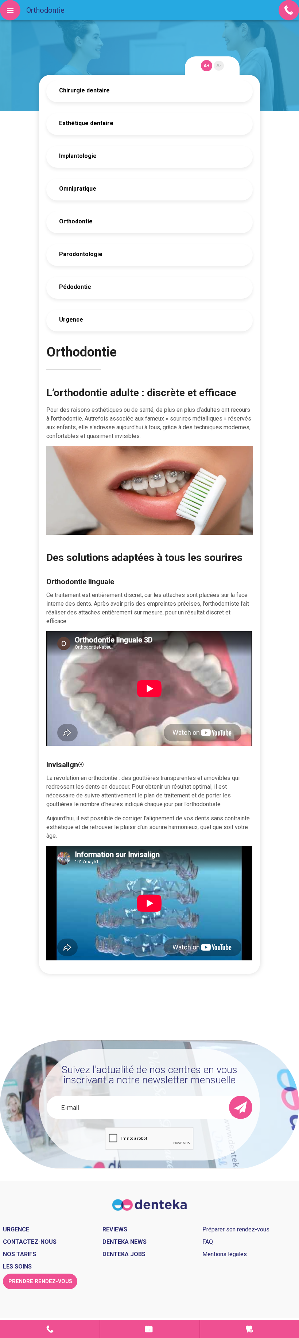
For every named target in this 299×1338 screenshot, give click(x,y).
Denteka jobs (123, 1254)
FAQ (207, 1241)
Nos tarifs (19, 1254)
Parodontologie (80, 254)
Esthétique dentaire (86, 123)
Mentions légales (224, 1254)
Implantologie (78, 155)
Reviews (114, 1229)
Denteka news (124, 1241)
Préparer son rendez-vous (235, 1229)
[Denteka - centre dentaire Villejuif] (149, 1204)
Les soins (17, 1266)
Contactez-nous (30, 1241)
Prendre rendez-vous (149, 1329)
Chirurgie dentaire (84, 90)
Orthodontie (76, 221)
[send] (240, 1107)
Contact (50, 1329)
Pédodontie (75, 286)
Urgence (71, 319)
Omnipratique (77, 188)
